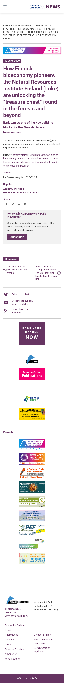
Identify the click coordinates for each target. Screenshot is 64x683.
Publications (11, 634)
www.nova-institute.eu (16, 615)
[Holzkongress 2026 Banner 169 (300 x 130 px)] (32, 492)
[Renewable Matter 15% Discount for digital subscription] (32, 419)
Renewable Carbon (15, 625)
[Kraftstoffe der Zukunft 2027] (32, 549)
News (8, 644)
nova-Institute (12, 658)
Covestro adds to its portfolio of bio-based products (17, 269)
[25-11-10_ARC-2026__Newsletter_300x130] (32, 464)
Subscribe (17, 237)
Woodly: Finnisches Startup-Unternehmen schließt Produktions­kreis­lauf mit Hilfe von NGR (46, 273)
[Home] (45, 6)
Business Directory (14, 649)
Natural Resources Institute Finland (21, 192)
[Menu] (9, 6)
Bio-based (41, 26)
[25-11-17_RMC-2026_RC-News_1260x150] (32, 53)
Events (8, 629)
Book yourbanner (32, 333)
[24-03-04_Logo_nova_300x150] (32, 365)
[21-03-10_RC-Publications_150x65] (32, 379)
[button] (6, 204)
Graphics (9, 639)
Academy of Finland (13, 188)
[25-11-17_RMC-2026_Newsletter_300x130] (32, 449)
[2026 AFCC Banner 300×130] (32, 520)
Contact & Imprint (43, 634)
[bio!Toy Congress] (32, 563)
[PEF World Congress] (32, 535)
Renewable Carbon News (17, 26)
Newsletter (10, 653)
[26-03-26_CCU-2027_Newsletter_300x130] (32, 478)
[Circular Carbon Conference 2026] (32, 506)
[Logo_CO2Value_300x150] (32, 404)
